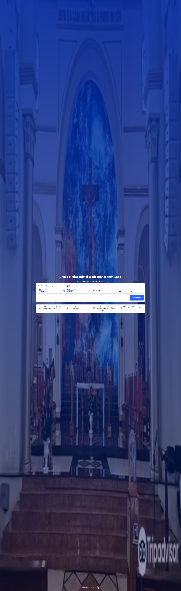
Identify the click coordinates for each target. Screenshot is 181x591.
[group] (50, 291)
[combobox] (47, 291)
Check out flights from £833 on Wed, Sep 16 (90, 281)
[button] (165, 3)
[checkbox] (69, 285)
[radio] (40, 285)
